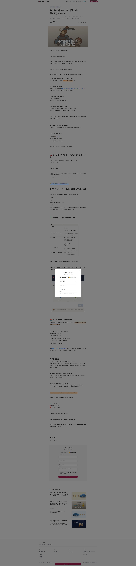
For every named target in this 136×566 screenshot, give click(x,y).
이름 (60, 283)
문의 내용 (61, 291)
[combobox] (68, 282)
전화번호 (61, 287)
